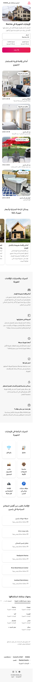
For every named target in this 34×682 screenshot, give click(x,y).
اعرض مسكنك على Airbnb (11, 3)
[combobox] (16, 37)
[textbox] (23, 44)
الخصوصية (18, 677)
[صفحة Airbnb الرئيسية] (29, 3)
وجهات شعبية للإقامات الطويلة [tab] (22, 601)
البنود (12, 677)
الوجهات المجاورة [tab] (7, 601)
